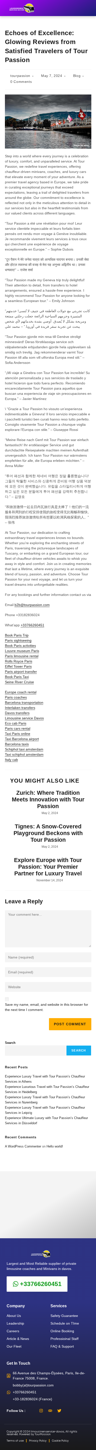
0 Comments (21, 82)
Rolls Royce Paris (18, 661)
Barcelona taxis (17, 744)
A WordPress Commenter (23, 1146)
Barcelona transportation (24, 702)
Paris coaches (16, 697)
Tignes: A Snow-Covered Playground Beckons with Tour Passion (48, 833)
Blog (76, 76)
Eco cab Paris (15, 723)
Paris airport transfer (21, 672)
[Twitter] (59, 1411)
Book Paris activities (20, 646)
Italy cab (11, 760)
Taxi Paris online (17, 734)
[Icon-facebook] (32, 1411)
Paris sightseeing (18, 640)
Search (10, 1043)
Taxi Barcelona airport (22, 739)
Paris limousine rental (21, 656)
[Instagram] (41, 1411)
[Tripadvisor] (50, 1411)
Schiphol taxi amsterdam (24, 749)
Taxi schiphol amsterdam (24, 754)
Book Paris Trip (17, 635)
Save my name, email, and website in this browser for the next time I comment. (46, 1007)
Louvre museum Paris (22, 651)
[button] (89, 8)
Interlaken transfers (20, 708)
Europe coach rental (20, 692)
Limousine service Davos (24, 718)
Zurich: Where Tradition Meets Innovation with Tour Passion (48, 799)
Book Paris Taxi (17, 677)
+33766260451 (32, 625)
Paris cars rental (17, 728)
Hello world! (55, 1146)
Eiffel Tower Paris (18, 666)
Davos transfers (17, 713)
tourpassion (20, 76)
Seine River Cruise (19, 682)
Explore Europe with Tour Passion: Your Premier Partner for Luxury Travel (48, 867)
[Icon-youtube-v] (68, 1411)
